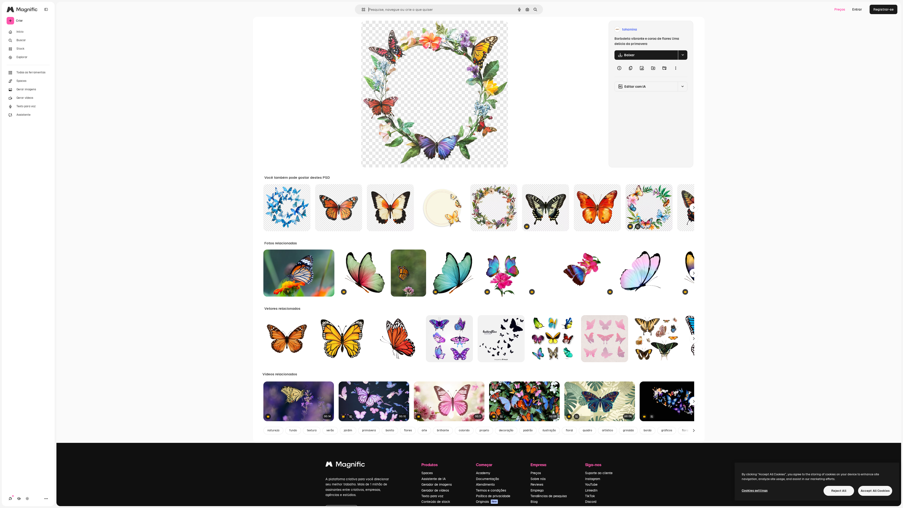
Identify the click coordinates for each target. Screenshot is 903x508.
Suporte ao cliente (599, 473)
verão (330, 430)
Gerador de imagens (436, 484)
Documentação (487, 479)
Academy (483, 473)
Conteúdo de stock (435, 502)
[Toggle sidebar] (46, 9)
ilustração (549, 430)
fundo (293, 430)
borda (647, 430)
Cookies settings (755, 490)
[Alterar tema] (27, 498)
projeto (484, 430)
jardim (348, 430)
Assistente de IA (433, 479)
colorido (464, 430)
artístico (607, 430)
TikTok (590, 496)
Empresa (538, 464)
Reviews (537, 484)
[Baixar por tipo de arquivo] (682, 55)
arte (424, 430)
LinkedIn (591, 490)
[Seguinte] (693, 207)
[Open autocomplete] (361, 9)
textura (312, 430)
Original (391, 29)
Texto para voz (432, 496)
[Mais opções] (675, 68)
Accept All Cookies (875, 491)
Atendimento (485, 484)
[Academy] (19, 498)
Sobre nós (538, 479)
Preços (839, 9)
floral (569, 430)
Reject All (838, 491)
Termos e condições (491, 490)
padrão (528, 430)
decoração (506, 430)
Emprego (537, 490)
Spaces (427, 473)
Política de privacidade (493, 496)
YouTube (591, 484)
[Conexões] (10, 498)
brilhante (443, 430)
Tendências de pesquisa (549, 496)
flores (408, 430)
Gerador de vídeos (435, 490)
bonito (390, 430)
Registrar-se (883, 9)
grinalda (628, 430)
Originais (486, 502)
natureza (273, 430)
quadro (587, 430)
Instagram (592, 479)
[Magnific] (345, 465)
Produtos (429, 464)
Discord (590, 502)
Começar (484, 464)
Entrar (857, 9)
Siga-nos (593, 464)
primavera (369, 430)
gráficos (666, 430)
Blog (534, 502)
